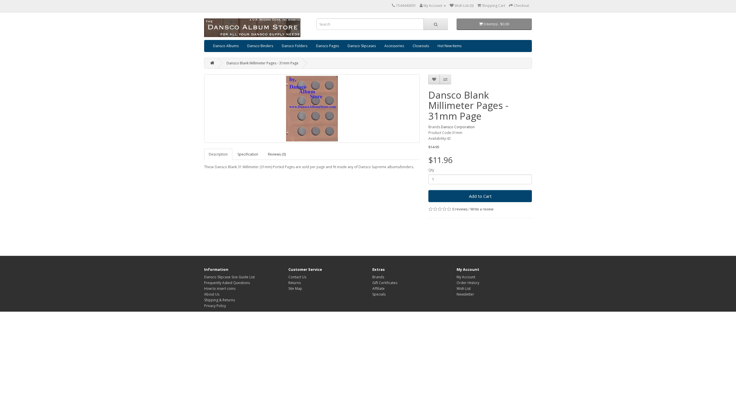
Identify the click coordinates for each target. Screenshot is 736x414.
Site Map (295, 288)
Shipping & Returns (219, 300)
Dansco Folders (294, 45)
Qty (431, 170)
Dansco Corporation (458, 126)
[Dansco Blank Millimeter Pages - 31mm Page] (312, 108)
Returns (294, 282)
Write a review (481, 209)
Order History (468, 282)
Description (218, 154)
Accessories (394, 45)
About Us (211, 294)
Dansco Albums (226, 45)
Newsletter (465, 294)
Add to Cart (480, 196)
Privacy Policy (215, 305)
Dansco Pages (327, 45)
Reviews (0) (277, 154)
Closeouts (421, 45)
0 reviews (459, 209)
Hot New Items (449, 45)
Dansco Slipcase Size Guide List (229, 277)
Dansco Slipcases (362, 45)
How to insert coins (219, 288)
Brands (378, 277)
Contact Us (297, 277)
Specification (247, 154)
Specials (379, 294)
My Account (466, 277)
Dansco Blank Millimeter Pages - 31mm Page (262, 63)
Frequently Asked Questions (227, 282)
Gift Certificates (384, 282)
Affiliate (378, 288)
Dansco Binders (260, 45)
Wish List (464, 288)
